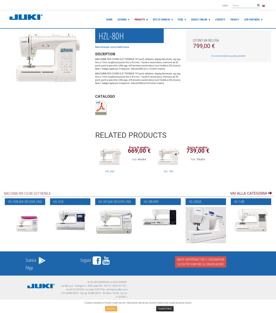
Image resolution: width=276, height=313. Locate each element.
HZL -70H (168, 171)
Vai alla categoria (249, 193)
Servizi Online (199, 19)
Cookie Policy (165, 308)
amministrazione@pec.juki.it (117, 289)
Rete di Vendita (161, 19)
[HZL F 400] (251, 220)
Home (109, 19)
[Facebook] (97, 260)
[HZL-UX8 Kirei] (160, 217)
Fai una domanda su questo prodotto (228, 56)
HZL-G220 (58, 201)
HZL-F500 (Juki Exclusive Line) (25, 201)
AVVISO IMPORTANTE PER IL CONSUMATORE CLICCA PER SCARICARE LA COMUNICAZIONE (200, 261)
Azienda (122, 19)
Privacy (234, 19)
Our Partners (252, 19)
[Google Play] (42, 260)
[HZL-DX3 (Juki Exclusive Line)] (115, 221)
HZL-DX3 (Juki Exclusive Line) (114, 201)
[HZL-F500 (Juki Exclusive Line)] (25, 220)
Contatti (220, 19)
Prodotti (139, 19)
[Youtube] (106, 260)
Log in (225, 5)
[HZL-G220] (70, 220)
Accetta (111, 308)
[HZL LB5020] (206, 225)
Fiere (180, 19)
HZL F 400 (239, 201)
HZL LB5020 (195, 201)
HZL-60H (109, 171)
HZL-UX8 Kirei (151, 201)
